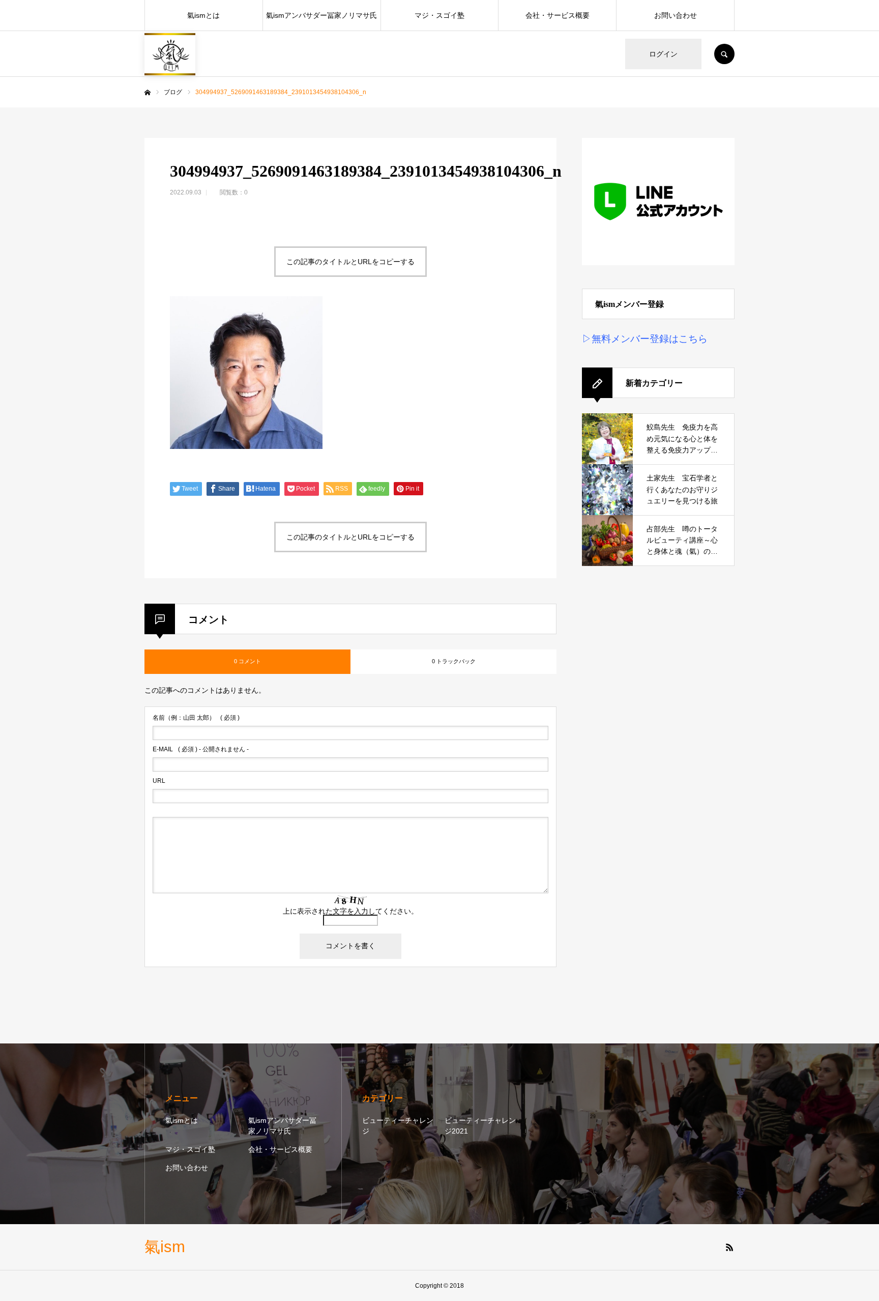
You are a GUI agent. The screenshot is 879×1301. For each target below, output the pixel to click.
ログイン (663, 54)
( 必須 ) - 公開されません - (201, 749)
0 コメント (247, 661)
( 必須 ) (196, 718)
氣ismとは (203, 15)
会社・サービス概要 (557, 15)
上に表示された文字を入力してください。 (350, 911)
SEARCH (724, 54)
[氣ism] (169, 54)
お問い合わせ (675, 15)
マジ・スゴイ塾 (439, 15)
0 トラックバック (454, 661)
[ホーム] (147, 92)
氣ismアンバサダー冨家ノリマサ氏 (321, 15)
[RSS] (729, 1247)
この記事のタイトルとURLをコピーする (350, 262)
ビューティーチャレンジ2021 (480, 1125)
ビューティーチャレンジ (397, 1125)
